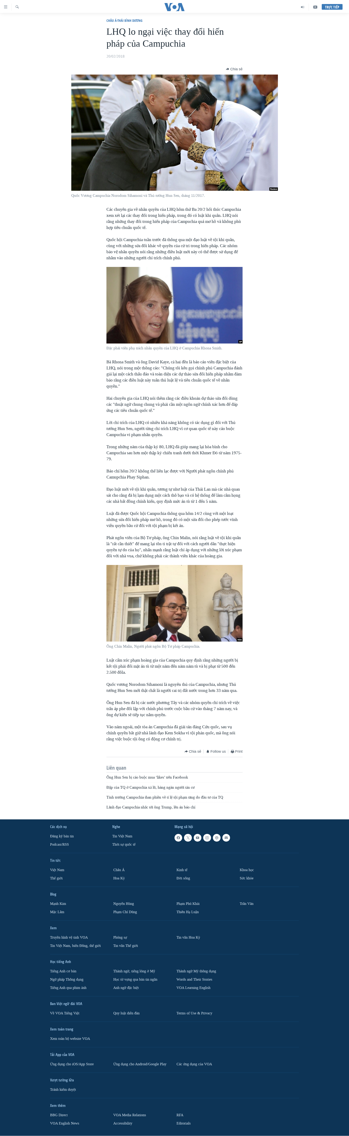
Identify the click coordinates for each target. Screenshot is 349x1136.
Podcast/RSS (59, 844)
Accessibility (122, 1123)
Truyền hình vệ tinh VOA (69, 937)
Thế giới (56, 878)
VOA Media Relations (129, 1115)
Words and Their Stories (194, 979)
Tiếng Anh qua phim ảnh (68, 987)
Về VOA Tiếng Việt (64, 1013)
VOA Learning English (193, 987)
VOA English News (64, 1123)
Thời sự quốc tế (124, 844)
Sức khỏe (246, 878)
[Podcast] (217, 838)
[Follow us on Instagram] (207, 838)
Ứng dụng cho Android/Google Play (139, 1064)
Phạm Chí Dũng (125, 912)
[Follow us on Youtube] (197, 838)
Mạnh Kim (58, 903)
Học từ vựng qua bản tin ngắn (135, 979)
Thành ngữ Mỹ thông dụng (196, 971)
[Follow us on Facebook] (178, 838)
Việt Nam (57, 870)
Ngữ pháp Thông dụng (66, 979)
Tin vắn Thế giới (125, 945)
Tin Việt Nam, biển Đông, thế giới (75, 945)
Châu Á (119, 870)
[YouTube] (315, 7)
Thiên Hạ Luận (188, 912)
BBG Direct (59, 1115)
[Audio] (302, 7)
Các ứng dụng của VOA (194, 1064)
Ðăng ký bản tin (62, 836)
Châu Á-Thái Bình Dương (124, 20)
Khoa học (247, 870)
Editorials (184, 1123)
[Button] (234, 69)
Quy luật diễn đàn (126, 1013)
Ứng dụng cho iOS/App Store (72, 1064)
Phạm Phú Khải (188, 903)
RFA (180, 1115)
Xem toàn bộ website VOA (70, 1038)
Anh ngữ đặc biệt (126, 987)
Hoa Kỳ (119, 878)
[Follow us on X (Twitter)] (188, 838)
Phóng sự (120, 937)
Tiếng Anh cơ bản (63, 971)
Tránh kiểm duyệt (63, 1089)
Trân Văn (246, 903)
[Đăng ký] (226, 838)
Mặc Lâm (57, 912)
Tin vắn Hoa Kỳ (188, 937)
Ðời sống (183, 878)
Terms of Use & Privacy (194, 1013)
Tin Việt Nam (122, 836)
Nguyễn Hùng (123, 903)
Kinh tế (182, 870)
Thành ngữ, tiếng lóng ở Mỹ (134, 971)
